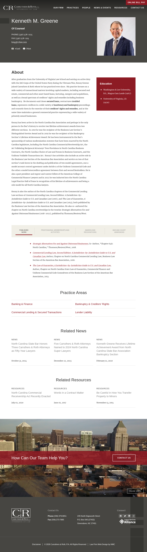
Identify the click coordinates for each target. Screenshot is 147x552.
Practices (73, 8)
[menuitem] (58, 7)
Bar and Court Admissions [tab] (119, 231)
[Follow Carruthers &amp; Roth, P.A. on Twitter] (125, 516)
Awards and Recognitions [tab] (90, 231)
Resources (120, 8)
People (86, 8)
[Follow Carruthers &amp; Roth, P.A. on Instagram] (133, 516)
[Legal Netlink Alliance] (126, 523)
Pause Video (135, 491)
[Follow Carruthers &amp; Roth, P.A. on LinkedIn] (129, 516)
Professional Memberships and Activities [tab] (55, 231)
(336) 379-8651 (60, 516)
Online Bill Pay (136, 2)
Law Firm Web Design (99, 544)
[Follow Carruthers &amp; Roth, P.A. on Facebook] (120, 516)
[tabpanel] (73, 260)
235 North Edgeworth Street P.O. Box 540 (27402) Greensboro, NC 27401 (88, 519)
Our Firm (58, 8)
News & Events (102, 8)
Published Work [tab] (23, 231)
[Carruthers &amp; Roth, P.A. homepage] (21, 7)
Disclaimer (36, 544)
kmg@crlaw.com (19, 42)
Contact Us (137, 8)
